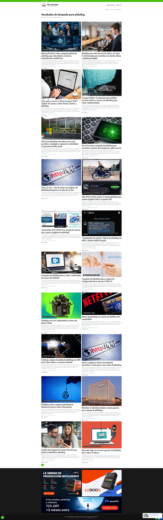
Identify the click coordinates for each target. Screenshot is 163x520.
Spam (53, 97)
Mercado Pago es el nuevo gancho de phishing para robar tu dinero (101, 451)
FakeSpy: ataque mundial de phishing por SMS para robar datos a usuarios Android (61, 361)
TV (46, 9)
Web (53, 183)
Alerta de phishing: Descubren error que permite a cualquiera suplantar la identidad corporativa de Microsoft (59, 144)
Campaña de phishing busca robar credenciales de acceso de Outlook (61, 276)
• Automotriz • (91, 516)
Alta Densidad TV (87, 49)
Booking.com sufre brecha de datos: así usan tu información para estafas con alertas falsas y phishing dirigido (101, 55)
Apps (44, 9)
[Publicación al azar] (117, 9)
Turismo (101, 49)
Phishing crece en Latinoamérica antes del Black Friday (59, 321)
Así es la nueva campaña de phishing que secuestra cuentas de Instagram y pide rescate (101, 146)
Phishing (52, 49)
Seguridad (97, 49)
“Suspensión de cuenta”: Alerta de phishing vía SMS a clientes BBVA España (101, 239)
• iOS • (86, 516)
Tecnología (85, 234)
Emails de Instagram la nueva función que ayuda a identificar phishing (59, 451)
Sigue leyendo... (44, 68)
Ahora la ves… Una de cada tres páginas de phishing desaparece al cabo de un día (59, 188)
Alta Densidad (52, 4)
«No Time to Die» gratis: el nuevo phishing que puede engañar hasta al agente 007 (101, 198)
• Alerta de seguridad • (69, 516)
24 (53, 465)
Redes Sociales (90, 141)
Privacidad (57, 226)
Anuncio (94, 275)
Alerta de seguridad (46, 49)
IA (41, 9)
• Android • (82, 516)
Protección (60, 271)
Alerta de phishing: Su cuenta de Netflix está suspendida (101, 317)
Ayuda (49, 9)
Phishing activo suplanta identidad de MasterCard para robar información (57, 405)
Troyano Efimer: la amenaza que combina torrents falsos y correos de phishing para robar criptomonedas (99, 100)
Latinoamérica (50, 316)
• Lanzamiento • (77, 516)
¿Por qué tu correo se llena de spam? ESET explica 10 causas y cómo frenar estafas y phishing (59, 103)
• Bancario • (96, 516)
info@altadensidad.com (90, 517)
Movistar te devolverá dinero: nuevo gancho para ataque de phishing (100, 408)
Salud (98, 275)
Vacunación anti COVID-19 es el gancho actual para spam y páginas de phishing (60, 231)
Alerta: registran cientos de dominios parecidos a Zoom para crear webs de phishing (101, 363)
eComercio (45, 316)
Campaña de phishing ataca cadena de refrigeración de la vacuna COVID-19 (98, 280)
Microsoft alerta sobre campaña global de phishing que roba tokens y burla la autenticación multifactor (59, 55)
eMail (54, 400)
